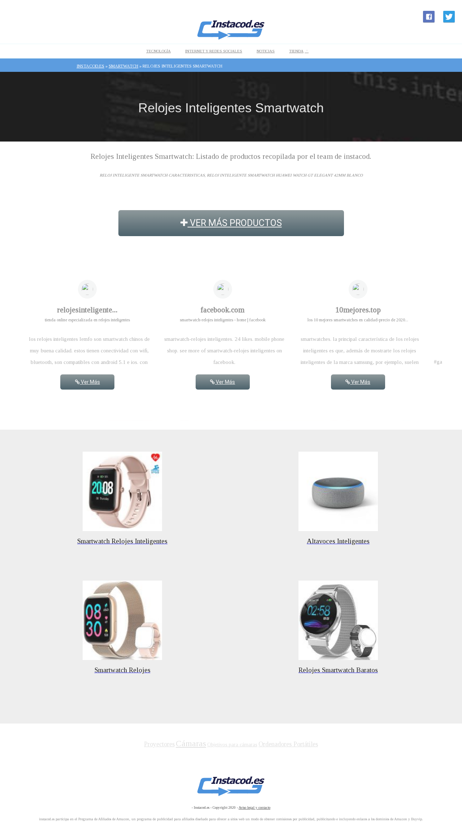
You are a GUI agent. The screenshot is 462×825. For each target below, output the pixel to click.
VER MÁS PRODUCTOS (235, 223)
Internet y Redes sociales (213, 51)
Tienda (296, 51)
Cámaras (191, 743)
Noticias (266, 51)
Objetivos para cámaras (232, 744)
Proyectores (159, 744)
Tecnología (158, 51)
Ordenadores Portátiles (288, 744)
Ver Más (90, 382)
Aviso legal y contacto (254, 807)
